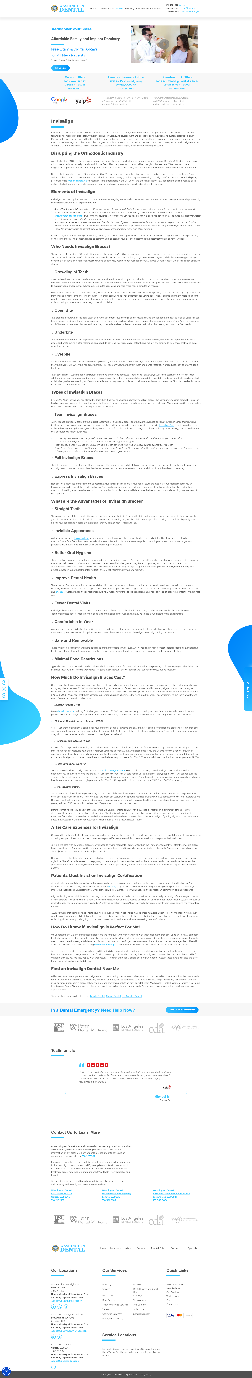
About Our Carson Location (65, 1361)
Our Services (172, 1292)
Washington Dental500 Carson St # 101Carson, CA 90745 (61, 1193)
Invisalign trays (81, 538)
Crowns (106, 1289)
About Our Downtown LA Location (69, 1331)
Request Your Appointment (182, 1010)
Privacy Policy (145, 1374)
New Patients (173, 1288)
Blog (168, 1300)
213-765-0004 (172, 11)
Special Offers (158, 1248)
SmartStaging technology (68, 216)
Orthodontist (139, 1309)
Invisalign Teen (166, 425)
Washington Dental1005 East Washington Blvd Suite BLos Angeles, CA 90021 (171, 1193)
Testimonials (172, 1296)
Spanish (192, 1248)
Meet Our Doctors (175, 1284)
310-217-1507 (172, 5)
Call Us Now (60, 68)
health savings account (113, 770)
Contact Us (177, 1248)
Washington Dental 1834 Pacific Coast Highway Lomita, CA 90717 (116, 1193)
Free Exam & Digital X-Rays (74, 49)
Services (141, 1248)
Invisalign (137, 1295)
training (112, 886)
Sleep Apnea (139, 1300)
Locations (115, 1248)
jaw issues (60, 592)
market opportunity (78, 181)
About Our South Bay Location (66, 1301)
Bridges (137, 1284)
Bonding (106, 1284)
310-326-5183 (172, 8)
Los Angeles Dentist (132, 996)
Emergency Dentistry (113, 1318)
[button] (6, 1371)
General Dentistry (141, 1314)
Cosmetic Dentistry (112, 1314)
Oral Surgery (139, 1305)
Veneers (106, 1309)
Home (102, 1248)
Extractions (108, 1295)
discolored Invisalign (104, 944)
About (129, 1248)
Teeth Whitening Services (115, 1305)
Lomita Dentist (97, 996)
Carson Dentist (113, 996)
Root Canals (108, 1300)
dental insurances (66, 711)
